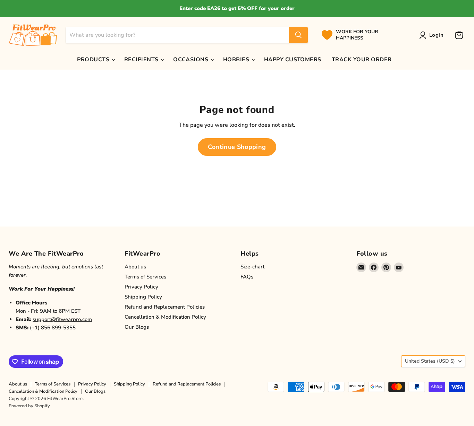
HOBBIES (237, 59)
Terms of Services (145, 276)
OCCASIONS (191, 59)
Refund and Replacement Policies (165, 306)
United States (430, 361)
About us (135, 266)
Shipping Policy (143, 296)
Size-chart (252, 266)
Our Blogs (137, 326)
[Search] (298, 35)
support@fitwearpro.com (62, 319)
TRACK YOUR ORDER (362, 59)
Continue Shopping (237, 147)
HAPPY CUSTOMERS (292, 59)
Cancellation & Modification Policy (165, 316)
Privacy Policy (141, 286)
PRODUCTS (94, 59)
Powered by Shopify (29, 406)
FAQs (246, 276)
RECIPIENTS (142, 59)
